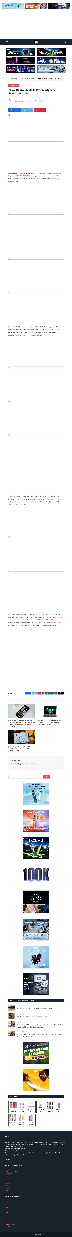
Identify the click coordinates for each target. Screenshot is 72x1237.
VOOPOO (8, 1176)
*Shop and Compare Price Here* (14, 1155)
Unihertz (8, 1212)
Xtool (7, 1219)
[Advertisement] (36, 24)
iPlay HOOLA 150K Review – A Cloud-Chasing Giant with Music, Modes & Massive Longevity (40, 1035)
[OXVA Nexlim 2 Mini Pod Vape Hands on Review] (11, 1008)
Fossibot (8, 1210)
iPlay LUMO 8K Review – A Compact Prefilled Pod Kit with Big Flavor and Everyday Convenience (40, 1026)
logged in (21, 764)
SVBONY (8, 1202)
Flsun (7, 1214)
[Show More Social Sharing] (48, 110)
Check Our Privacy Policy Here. (14, 1151)
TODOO (8, 1190)
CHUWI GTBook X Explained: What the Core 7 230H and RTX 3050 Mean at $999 (49, 723)
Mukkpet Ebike (10, 1224)
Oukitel (7, 1222)
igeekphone (40, 1234)
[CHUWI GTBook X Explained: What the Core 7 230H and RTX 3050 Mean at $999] (50, 711)
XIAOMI (33, 1000)
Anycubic (8, 1217)
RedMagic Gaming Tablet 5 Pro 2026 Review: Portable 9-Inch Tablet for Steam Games (21, 749)
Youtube (7, 1159)
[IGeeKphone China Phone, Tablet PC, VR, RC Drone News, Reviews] (36, 42)
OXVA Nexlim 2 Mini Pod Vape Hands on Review (35, 1009)
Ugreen (8, 1226)
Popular (12, 1000)
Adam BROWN (18, 101)
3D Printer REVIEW (22, 1000)
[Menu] (7, 42)
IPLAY (7, 1188)
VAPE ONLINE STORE (12, 1171)
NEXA (7, 1181)
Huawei (13, 85)
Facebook (8, 1157)
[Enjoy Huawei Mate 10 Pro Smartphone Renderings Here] (36, 128)
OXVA (7, 1178)
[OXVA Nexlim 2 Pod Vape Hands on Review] (11, 1016)
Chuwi (7, 1205)
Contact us (8, 1148)
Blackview (8, 1207)
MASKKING (9, 1183)
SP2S (7, 1186)
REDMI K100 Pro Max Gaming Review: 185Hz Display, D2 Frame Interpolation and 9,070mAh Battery (22, 724)
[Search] (65, 42)
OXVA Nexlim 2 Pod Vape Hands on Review (33, 1017)
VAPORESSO (9, 1174)
